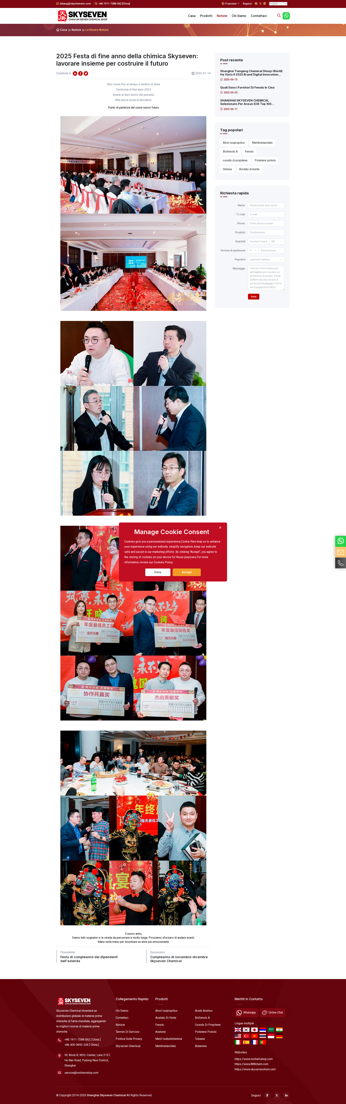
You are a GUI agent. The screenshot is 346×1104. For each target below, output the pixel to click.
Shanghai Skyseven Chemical (106, 1095)
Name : (242, 205)
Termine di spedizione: (233, 250)
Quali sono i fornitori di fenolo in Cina (247, 87)
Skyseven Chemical (128, 1046)
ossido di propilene (208, 1024)
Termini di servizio (127, 1032)
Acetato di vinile (165, 1017)
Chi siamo (239, 16)
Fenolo (159, 1024)
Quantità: (240, 241)
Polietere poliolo (205, 1032)
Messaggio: (239, 268)
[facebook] (80, 73)
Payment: (240, 259)
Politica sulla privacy (129, 1039)
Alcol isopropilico (166, 1010)
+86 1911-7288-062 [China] (114, 3)
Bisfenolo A (202, 1017)
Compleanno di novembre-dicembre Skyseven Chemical (179, 959)
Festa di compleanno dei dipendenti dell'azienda (89, 959)
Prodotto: (240, 232)
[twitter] (75, 73)
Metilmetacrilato (165, 1046)
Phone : (241, 223)
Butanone (201, 1046)
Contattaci (259, 16)
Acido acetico (203, 1010)
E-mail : (242, 214)
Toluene (200, 1039)
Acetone (160, 1032)
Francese (231, 3)
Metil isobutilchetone (168, 1039)
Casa (192, 16)
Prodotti (206, 16)
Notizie (222, 16)
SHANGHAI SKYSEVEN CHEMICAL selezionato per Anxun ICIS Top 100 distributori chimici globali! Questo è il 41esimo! (247, 102)
